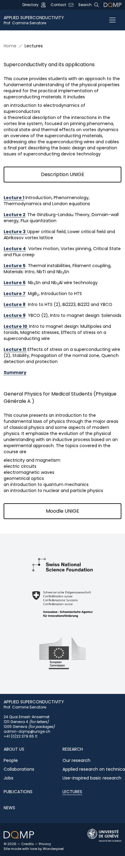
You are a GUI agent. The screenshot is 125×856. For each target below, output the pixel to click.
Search (85, 4)
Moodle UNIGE (62, 511)
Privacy (45, 843)
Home (10, 46)
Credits (27, 843)
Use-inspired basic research (91, 778)
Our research (76, 760)
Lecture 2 (14, 215)
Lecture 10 (16, 326)
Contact (58, 4)
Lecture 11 (15, 349)
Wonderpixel (53, 848)
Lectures (72, 792)
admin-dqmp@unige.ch (27, 731)
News (9, 808)
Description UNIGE (62, 174)
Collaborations (19, 769)
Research (72, 749)
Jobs (8, 778)
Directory (30, 4)
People (11, 760)
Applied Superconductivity (34, 20)
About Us (14, 749)
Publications (18, 792)
